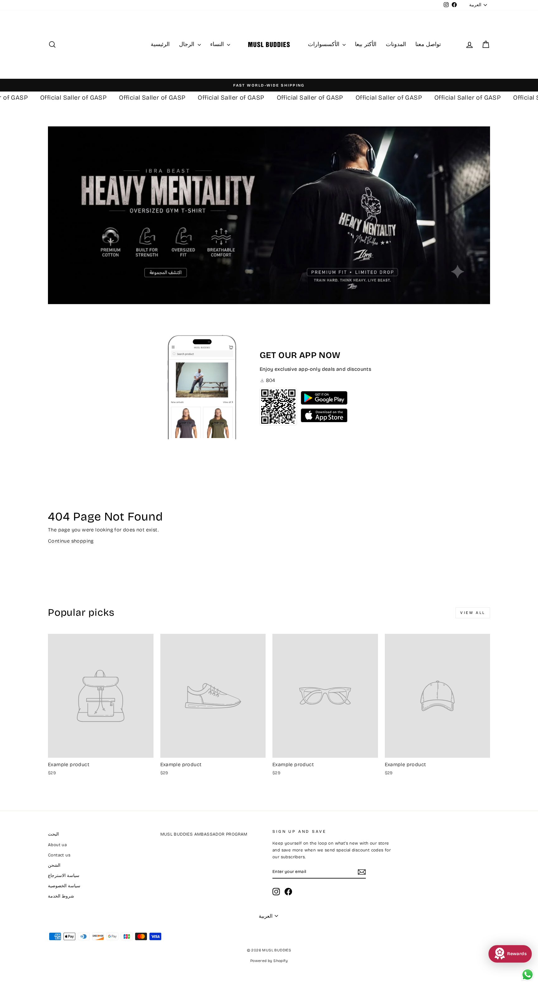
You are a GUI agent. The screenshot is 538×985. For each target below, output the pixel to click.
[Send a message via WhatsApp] (527, 974)
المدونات (396, 44)
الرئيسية (160, 44)
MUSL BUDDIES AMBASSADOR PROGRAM (204, 834)
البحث (53, 834)
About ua (57, 844)
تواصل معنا (428, 44)
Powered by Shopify (269, 961)
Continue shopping (71, 541)
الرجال (187, 44)
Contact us (59, 855)
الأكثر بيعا (365, 44)
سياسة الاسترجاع (63, 875)
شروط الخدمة (61, 896)
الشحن (54, 865)
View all (472, 612)
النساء (217, 44)
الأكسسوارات (324, 44)
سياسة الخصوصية (64, 885)
